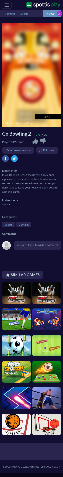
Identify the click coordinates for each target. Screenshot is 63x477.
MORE (50, 13)
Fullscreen (49, 150)
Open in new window (18, 150)
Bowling (24, 224)
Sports (8, 224)
